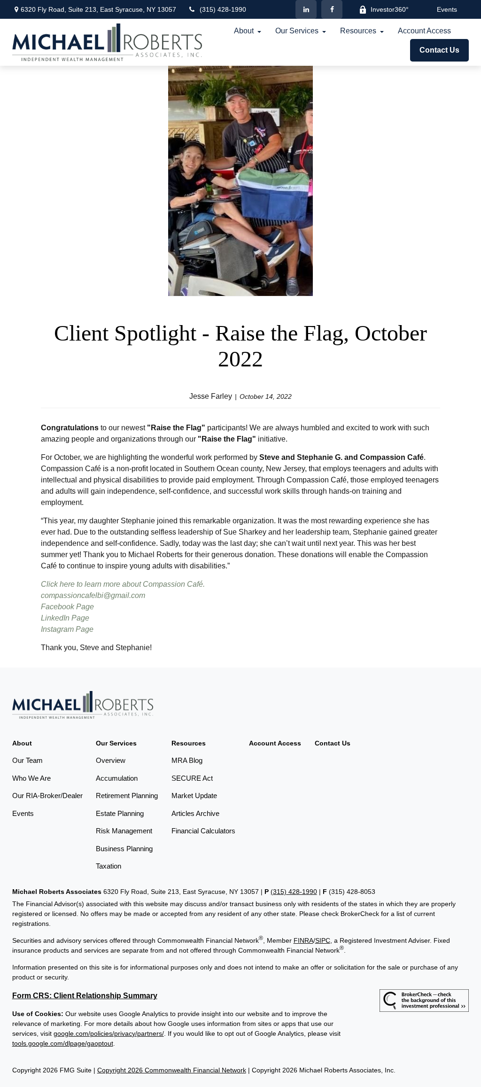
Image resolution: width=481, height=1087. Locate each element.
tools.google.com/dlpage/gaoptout (62, 1043)
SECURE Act (192, 778)
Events (447, 9)
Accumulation (117, 778)
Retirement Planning (127, 796)
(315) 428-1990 (223, 9)
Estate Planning (120, 813)
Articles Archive (195, 813)
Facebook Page (67, 607)
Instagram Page (67, 629)
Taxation (108, 866)
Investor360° (390, 9)
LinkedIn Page (65, 618)
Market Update (194, 796)
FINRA (303, 940)
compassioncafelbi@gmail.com (93, 595)
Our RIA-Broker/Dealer (47, 796)
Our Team (27, 760)
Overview (110, 760)
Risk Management (124, 831)
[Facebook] (331, 9)
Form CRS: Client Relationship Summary (84, 996)
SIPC (322, 940)
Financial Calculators (203, 831)
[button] (243, 31)
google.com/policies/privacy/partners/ (109, 1033)
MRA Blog (186, 760)
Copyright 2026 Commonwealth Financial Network (171, 1070)
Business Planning (124, 849)
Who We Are (31, 778)
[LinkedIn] (306, 9)
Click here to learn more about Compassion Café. (123, 584)
